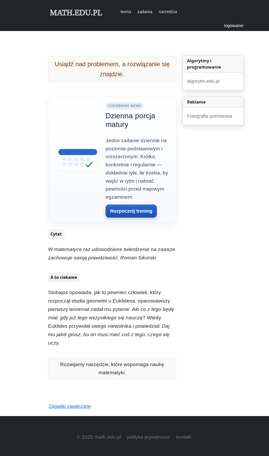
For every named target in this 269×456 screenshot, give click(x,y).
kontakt (184, 437)
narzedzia (168, 11)
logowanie (234, 25)
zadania (144, 11)
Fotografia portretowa (209, 116)
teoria (126, 11)
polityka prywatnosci (148, 437)
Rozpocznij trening (131, 211)
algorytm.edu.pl (203, 81)
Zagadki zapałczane (70, 406)
